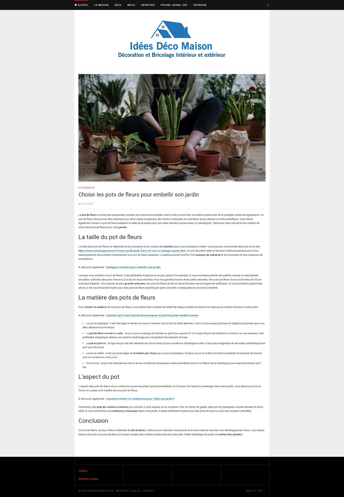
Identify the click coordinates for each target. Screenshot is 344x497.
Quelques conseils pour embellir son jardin (133, 267)
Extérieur (199, 4)
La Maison (101, 4)
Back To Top (255, 491)
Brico (131, 4)
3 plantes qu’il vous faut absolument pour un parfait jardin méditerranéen (152, 315)
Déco (118, 4)
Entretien (148, 4)
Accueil (82, 4)
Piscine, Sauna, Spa (174, 4)
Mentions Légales (88, 478)
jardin (114, 357)
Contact (83, 471)
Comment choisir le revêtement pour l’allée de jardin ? (140, 398)
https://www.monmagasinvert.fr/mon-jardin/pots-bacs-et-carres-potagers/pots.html (132, 250)
